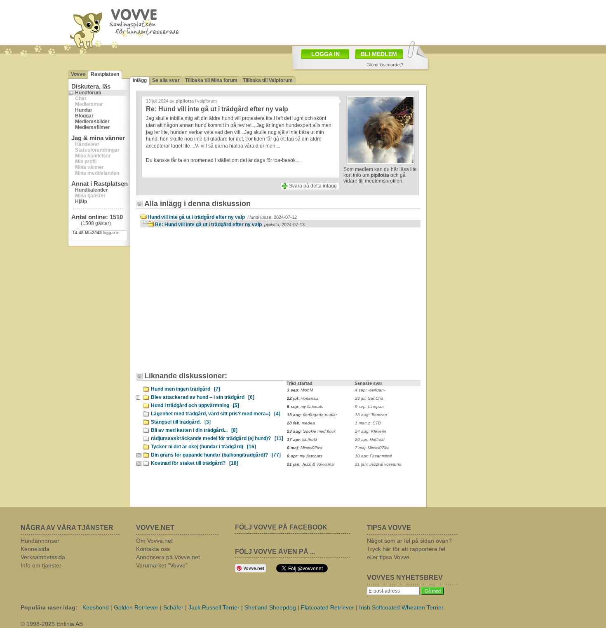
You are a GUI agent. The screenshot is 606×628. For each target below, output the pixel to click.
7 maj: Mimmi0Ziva (372, 447)
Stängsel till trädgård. (181, 422)
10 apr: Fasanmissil (373, 456)
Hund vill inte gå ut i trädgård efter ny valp (222, 217)
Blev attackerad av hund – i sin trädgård (202, 397)
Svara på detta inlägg (313, 186)
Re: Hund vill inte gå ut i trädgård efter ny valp (230, 224)
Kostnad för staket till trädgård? (194, 463)
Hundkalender (91, 190)
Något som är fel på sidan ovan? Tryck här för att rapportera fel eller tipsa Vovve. (409, 548)
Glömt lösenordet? (384, 64)
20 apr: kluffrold (370, 439)
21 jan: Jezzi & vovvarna (378, 464)
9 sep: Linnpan (369, 406)
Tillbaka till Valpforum (268, 80)
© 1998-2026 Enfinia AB (52, 624)
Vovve (78, 74)
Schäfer (173, 607)
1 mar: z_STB (368, 423)
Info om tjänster (41, 565)
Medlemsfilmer (92, 127)
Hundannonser (40, 540)
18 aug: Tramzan (371, 414)
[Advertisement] (210, 303)
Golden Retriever (136, 607)
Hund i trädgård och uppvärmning (195, 405)
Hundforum (88, 93)
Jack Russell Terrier (214, 607)
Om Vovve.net (154, 540)
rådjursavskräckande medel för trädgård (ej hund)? (217, 438)
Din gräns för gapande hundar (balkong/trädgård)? (216, 455)
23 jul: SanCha (369, 398)
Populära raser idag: (49, 607)
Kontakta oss (153, 549)
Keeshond (95, 607)
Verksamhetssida (43, 557)
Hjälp (81, 201)
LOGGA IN (325, 54)
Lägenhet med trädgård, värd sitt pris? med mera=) (215, 414)
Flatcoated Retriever (327, 607)
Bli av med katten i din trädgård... (194, 430)
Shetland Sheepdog (270, 607)
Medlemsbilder (92, 121)
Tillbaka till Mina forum (211, 80)
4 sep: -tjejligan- (370, 390)
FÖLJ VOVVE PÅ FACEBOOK (281, 527)
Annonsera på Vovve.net (168, 557)
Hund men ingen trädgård (185, 389)
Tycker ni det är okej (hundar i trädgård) (203, 447)
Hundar (83, 110)
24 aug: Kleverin (370, 431)
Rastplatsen (105, 74)
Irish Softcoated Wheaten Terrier (401, 607)
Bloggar (84, 116)
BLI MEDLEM (379, 54)
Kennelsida (35, 549)
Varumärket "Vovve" (162, 565)
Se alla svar (166, 80)
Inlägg (140, 80)
